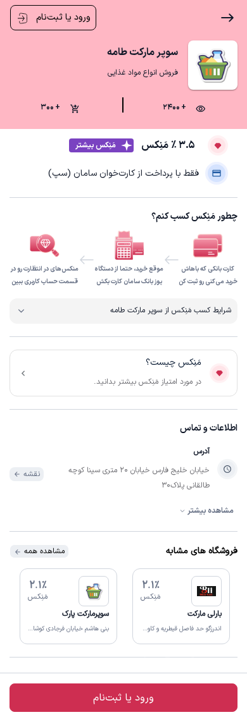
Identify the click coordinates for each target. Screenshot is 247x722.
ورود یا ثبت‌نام (62, 17)
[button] (181, 606)
